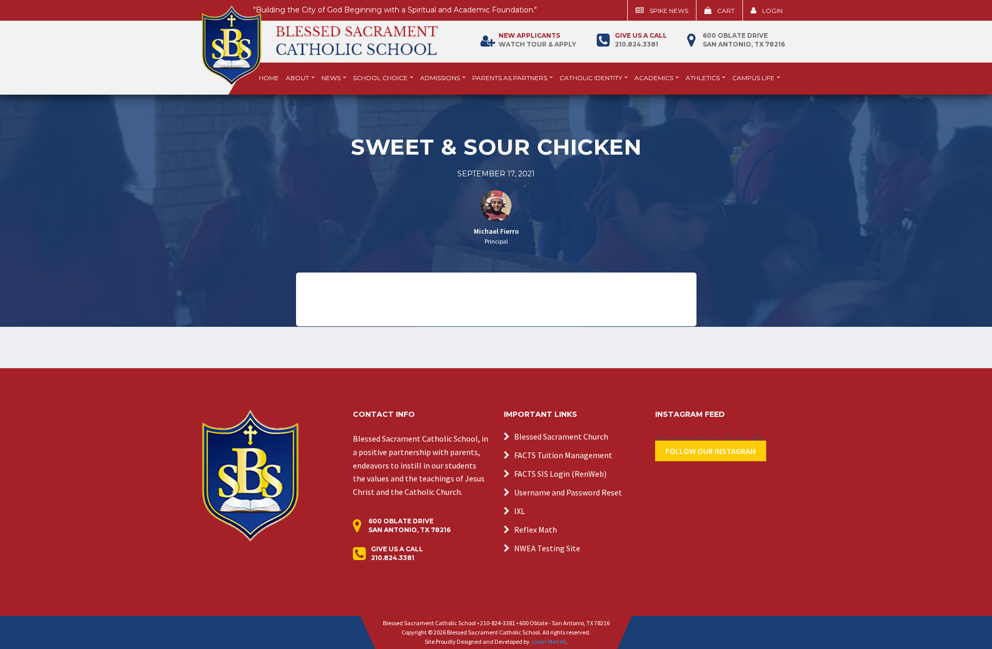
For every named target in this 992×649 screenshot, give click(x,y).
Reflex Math (535, 529)
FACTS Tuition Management (563, 455)
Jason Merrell (548, 641)
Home (269, 78)
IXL (519, 511)
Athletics (703, 78)
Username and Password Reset (568, 492)
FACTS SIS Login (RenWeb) (560, 474)
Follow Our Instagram (710, 451)
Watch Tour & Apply (537, 40)
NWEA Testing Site (547, 548)
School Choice (380, 78)
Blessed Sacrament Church (561, 436)
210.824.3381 (641, 40)
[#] (250, 475)
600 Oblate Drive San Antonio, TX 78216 (744, 40)
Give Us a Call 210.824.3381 (397, 553)
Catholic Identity (591, 78)
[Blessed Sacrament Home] (320, 41)
